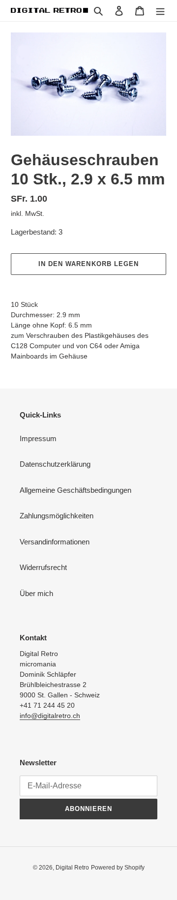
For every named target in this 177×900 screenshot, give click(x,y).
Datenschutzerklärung (55, 464)
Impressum (38, 438)
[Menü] (160, 10)
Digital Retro (72, 867)
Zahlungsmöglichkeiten (56, 515)
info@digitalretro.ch (50, 716)
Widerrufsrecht (43, 567)
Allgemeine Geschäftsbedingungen (75, 490)
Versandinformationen (54, 542)
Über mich (36, 593)
